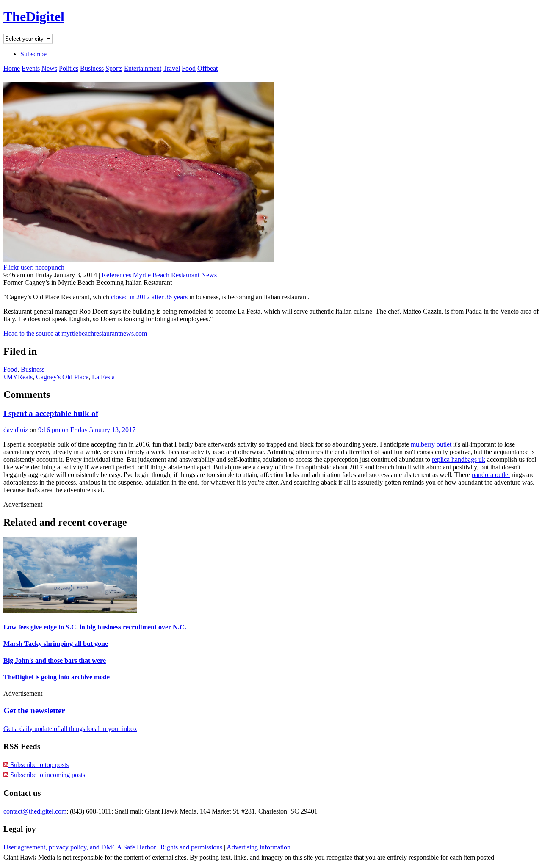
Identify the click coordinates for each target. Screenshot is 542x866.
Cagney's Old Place (62, 377)
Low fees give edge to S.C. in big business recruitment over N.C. (94, 627)
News (49, 68)
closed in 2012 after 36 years (149, 297)
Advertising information (258, 847)
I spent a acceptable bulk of (50, 413)
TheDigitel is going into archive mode (56, 677)
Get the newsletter (34, 710)
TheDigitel (33, 16)
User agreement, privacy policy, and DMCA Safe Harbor (79, 847)
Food (189, 68)
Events (31, 68)
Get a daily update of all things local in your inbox (70, 728)
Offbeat (207, 68)
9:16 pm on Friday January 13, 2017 (87, 429)
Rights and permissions (191, 847)
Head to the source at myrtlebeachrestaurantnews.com (75, 333)
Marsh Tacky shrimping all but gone (55, 643)
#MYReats (18, 377)
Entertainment (142, 68)
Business (92, 68)
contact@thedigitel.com (34, 811)
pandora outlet (491, 474)
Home (11, 68)
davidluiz (15, 429)
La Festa (103, 377)
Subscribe (33, 54)
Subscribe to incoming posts (46, 774)
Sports (113, 68)
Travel (171, 68)
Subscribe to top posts (38, 764)
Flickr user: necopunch (33, 267)
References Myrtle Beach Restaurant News (159, 275)
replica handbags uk (458, 459)
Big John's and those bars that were (54, 660)
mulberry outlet (431, 444)
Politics (68, 68)
